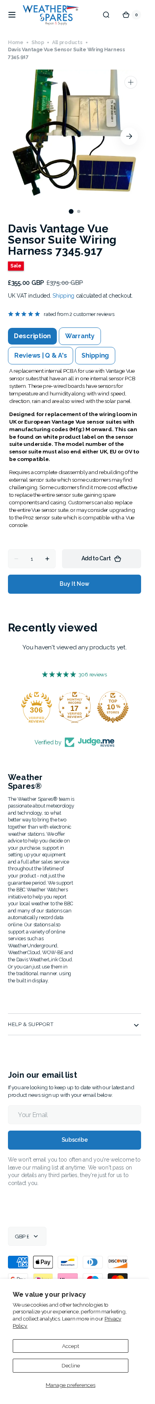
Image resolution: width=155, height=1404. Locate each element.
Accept (70, 1346)
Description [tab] (32, 336)
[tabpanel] (74, 448)
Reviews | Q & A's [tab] (40, 355)
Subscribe (74, 1140)
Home (15, 42)
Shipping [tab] (95, 355)
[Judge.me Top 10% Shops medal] (113, 707)
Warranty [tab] (80, 336)
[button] (12, 14)
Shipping (63, 295)
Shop (37, 42)
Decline (71, 1365)
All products (67, 42)
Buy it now (74, 584)
